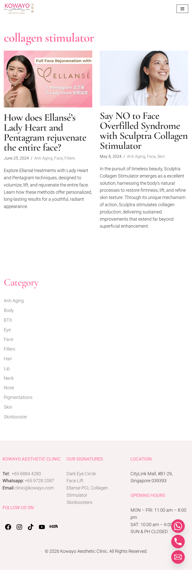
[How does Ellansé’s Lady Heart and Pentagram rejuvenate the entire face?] (48, 79)
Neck (9, 378)
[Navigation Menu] (182, 8)
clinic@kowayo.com (34, 487)
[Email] (178, 557)
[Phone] (178, 541)
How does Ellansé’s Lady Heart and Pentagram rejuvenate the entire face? (45, 132)
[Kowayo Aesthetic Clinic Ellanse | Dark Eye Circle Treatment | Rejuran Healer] (19, 8)
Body (9, 310)
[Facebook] (8, 527)
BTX (8, 320)
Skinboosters (79, 502)
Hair (8, 358)
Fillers (69, 158)
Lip (7, 368)
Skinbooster (15, 416)
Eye (7, 329)
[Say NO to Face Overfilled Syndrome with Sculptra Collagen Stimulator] (144, 78)
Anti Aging (43, 158)
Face (58, 158)
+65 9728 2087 (39, 480)
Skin (161, 156)
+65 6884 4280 (26, 473)
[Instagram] (19, 527)
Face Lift (75, 480)
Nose (9, 387)
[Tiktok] (30, 527)
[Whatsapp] (178, 526)
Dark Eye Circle (81, 473)
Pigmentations (18, 397)
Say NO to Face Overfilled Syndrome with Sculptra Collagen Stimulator (144, 130)
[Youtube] (42, 527)
